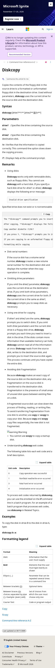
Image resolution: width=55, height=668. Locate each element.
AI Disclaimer (8, 652)
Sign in (50, 29)
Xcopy (5, 614)
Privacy (18, 656)
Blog (38, 652)
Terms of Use (35, 660)
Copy (4, 608)
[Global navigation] (2, 29)
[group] (27, 232)
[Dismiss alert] (51, 4)
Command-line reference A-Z (22, 62)
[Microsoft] (27, 29)
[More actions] (50, 62)
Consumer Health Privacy (13, 660)
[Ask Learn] (46, 62)
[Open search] (43, 29)
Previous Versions (25, 652)
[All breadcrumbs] (4, 62)
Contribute (7, 656)
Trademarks (7, 664)
